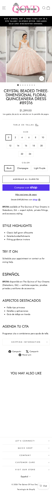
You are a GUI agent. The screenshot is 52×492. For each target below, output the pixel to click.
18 (33, 145)
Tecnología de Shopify (26, 489)
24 (30, 153)
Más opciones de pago (26, 194)
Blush (9, 168)
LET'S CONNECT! (25, 441)
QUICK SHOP (25, 448)
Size (25, 132)
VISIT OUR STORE (25, 469)
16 (26, 145)
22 (22, 153)
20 (41, 145)
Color (26, 162)
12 (10, 145)
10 (43, 137)
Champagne (22, 168)
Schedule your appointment (15, 258)
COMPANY (25, 455)
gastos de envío (12, 114)
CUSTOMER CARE (25, 462)
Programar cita (9, 333)
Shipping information (26, 342)
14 (18, 145)
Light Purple (39, 168)
